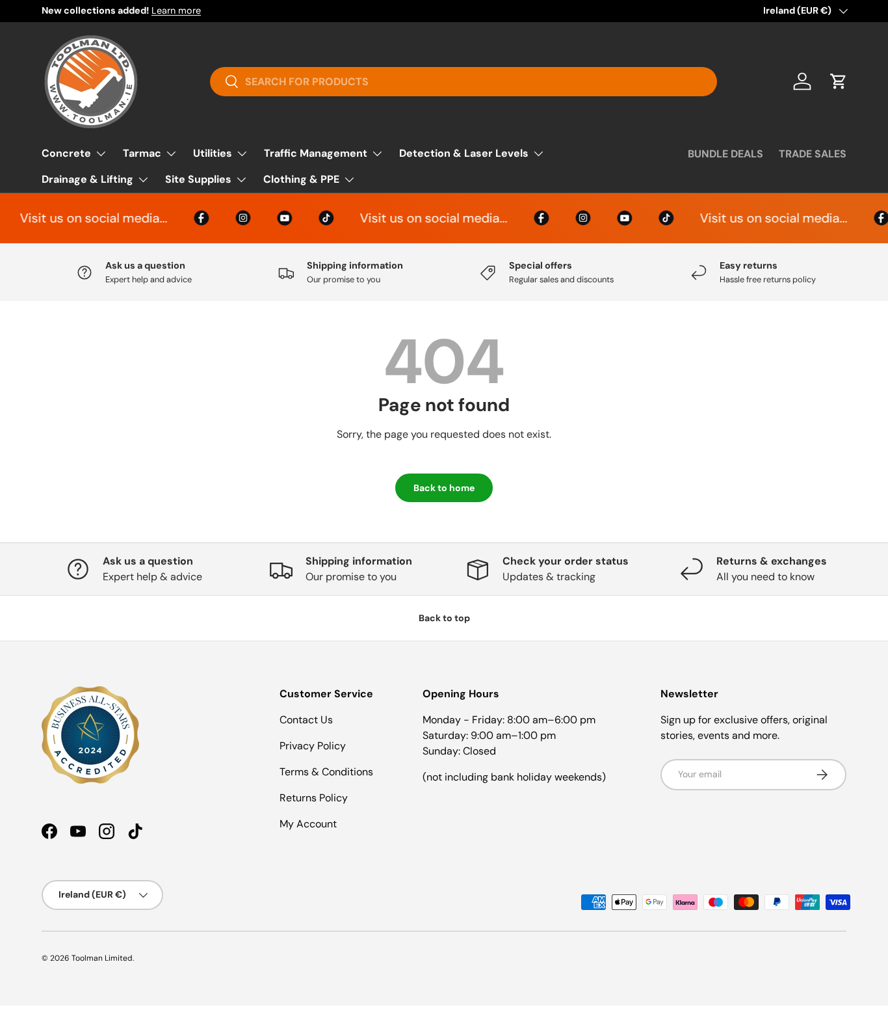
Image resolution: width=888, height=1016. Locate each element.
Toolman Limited (102, 958)
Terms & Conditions (326, 772)
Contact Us (306, 720)
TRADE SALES (812, 154)
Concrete (66, 153)
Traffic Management (315, 153)
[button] (838, 81)
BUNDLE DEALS (725, 154)
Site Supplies (198, 179)
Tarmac (142, 153)
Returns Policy (314, 798)
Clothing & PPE (301, 179)
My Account (308, 824)
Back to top (444, 618)
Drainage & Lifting (87, 179)
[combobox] (463, 81)
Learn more (176, 10)
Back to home (444, 488)
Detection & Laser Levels (464, 153)
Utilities (212, 153)
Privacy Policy (313, 746)
